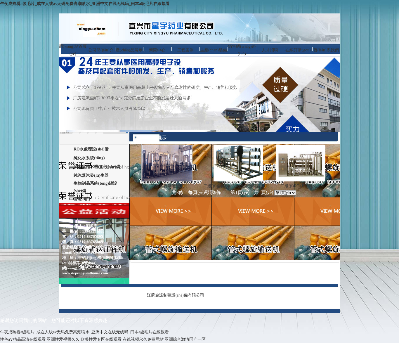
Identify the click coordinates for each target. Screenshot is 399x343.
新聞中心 (157, 50)
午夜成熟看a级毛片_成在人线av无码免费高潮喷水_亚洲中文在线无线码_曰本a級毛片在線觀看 (85, 3)
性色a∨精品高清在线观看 (23, 339)
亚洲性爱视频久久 (63, 339)
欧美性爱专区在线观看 (101, 339)
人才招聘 (270, 50)
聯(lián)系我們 (326, 50)
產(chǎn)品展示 (129, 50)
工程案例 (185, 50)
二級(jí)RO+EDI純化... (300, 186)
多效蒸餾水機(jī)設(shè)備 (97, 166)
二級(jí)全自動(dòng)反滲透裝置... (233, 186)
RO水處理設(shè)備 (91, 149)
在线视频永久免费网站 (143, 339)
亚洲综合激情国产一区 (185, 339)
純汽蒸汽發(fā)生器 (91, 175)
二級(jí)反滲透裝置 (167, 186)
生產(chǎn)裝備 (213, 50)
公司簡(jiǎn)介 (101, 50)
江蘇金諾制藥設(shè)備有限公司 (175, 295)
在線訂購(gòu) (298, 50)
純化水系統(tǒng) (89, 158)
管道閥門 (82, 199)
